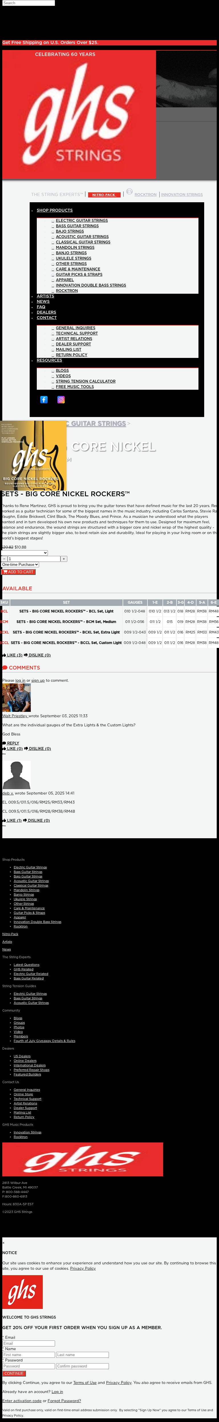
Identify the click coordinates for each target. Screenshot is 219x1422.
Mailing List (22, 1112)
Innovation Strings (27, 1132)
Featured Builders (27, 1074)
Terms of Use (85, 1383)
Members (21, 1036)
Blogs (18, 1018)
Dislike (39, 655)
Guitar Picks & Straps (29, 912)
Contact (47, 318)
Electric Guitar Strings (81, 423)
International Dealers (30, 1065)
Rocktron (21, 926)
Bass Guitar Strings (28, 871)
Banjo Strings (24, 894)
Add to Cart (20, 572)
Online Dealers (25, 1060)
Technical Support (27, 1098)
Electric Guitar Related (31, 973)
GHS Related (23, 969)
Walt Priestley (15, 716)
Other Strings (24, 903)
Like (14, 655)
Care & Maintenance (29, 908)
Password (12, 1360)
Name (9, 1349)
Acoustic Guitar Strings (31, 881)
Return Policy (24, 1117)
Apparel (20, 917)
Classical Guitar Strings (31, 885)
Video (18, 1031)
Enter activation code (22, 1401)
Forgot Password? (64, 1401)
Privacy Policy (83, 1269)
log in (20, 681)
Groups (19, 1022)
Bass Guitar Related (29, 978)
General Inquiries (27, 1089)
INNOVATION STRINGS (182, 195)
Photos (19, 1027)
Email (8, 1338)
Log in (57, 1392)
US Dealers (22, 1056)
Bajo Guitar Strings (28, 876)
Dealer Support (25, 1108)
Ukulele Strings (25, 899)
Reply (12, 743)
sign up (38, 681)
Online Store (23, 1094)
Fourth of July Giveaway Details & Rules (44, 1040)
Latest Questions (26, 964)
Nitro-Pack (104, 195)
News (6, 949)
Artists (7, 941)
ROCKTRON (146, 195)
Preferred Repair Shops (31, 1069)
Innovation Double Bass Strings (37, 921)
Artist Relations (25, 1103)
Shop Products (55, 210)
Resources (49, 360)
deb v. (8, 793)
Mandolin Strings (26, 890)
